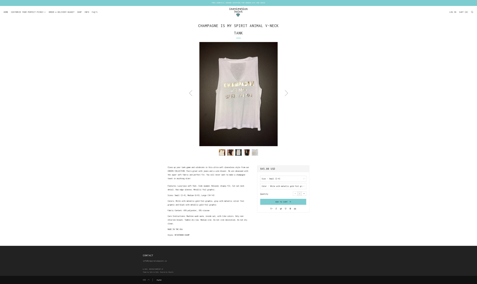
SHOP (79, 12)
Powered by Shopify (166, 272)
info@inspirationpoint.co (155, 261)
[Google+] (271, 209)
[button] (222, 152)
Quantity (264, 194)
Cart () (463, 12)
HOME (6, 12)
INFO (87, 12)
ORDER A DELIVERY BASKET (61, 12)
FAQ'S (95, 12)
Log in (453, 12)
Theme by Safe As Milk (151, 272)
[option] (238, 94)
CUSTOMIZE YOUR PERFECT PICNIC (27, 12)
